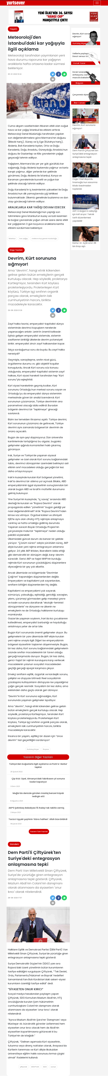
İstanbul (12, 238)
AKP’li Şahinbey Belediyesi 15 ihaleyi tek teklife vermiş (36, 807)
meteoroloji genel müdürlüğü (44, 238)
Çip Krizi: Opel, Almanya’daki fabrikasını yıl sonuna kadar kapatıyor (38, 780)
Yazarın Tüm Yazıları (39, 831)
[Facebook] (58, 74)
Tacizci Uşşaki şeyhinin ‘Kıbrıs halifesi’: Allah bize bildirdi (38, 819)
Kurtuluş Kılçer (33, 749)
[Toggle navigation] (97, 3)
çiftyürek (23, 1067)
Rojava (46, 749)
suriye (53, 1067)
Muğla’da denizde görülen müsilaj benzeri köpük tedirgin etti (38, 795)
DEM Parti (35, 1067)
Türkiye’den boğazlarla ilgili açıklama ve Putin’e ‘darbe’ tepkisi (38, 765)
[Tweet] (52, 74)
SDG (45, 1067)
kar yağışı (23, 238)
